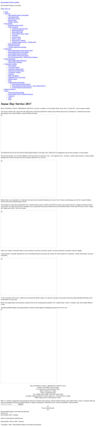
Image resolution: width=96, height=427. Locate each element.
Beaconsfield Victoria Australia (10, 2)
